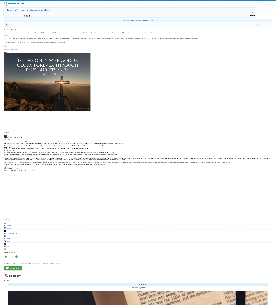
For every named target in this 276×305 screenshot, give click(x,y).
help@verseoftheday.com (59, 42)
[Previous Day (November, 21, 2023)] (6, 258)
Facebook (9, 225)
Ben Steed (24, 272)
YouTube (8, 238)
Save (7, 52)
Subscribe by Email (11, 223)
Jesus (14, 45)
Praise (22, 45)
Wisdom (29, 45)
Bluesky (8, 246)
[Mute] (260, 25)
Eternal (26, 45)
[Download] (270, 25)
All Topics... (34, 45)
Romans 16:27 (251, 13)
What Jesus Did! (141, 284)
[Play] (6, 25)
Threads (8, 241)
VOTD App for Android (12, 233)
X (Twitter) (9, 230)
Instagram (9, 228)
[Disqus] (138, 153)
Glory (19, 45)
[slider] (133, 25)
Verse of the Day (16, 3)
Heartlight (38, 272)
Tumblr (8, 243)
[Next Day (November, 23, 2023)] (17, 258)
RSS (7, 249)
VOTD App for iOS (11, 236)
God (17, 45)
